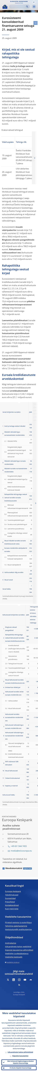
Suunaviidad (10, 898)
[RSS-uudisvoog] (19, 984)
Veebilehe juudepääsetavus (16, 954)
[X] (7, 979)
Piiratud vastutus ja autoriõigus (18, 923)
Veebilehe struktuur (13, 962)
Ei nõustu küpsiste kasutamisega (20, 1068)
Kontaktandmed (12, 905)
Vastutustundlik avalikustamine (18, 930)
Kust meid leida (11, 909)
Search (27, 6)
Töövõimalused (11, 895)
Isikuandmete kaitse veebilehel (18, 947)
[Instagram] (19, 979)
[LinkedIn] (13, 979)
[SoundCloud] (30, 979)
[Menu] (34, 7)
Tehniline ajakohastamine (16, 926)
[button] (33, 2)
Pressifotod (10, 902)
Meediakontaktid (13, 868)
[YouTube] (24, 979)
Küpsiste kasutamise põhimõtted (19, 950)
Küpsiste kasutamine (20, 1056)
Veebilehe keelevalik (13, 957)
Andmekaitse (10, 943)
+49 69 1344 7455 (19, 846)
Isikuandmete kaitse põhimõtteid (20, 1052)
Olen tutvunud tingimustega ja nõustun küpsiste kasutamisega (20, 1062)
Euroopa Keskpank (13, 891)
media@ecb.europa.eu (21, 851)
